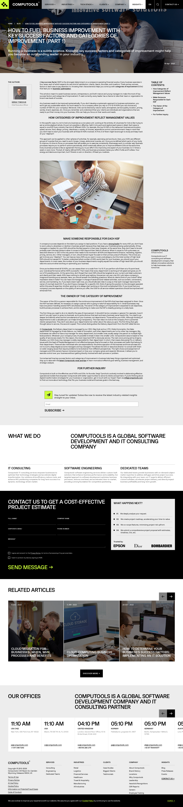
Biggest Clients (110, 771)
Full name (12, 518)
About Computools (137, 768)
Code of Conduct (15, 792)
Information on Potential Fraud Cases (23, 789)
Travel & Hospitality (82, 780)
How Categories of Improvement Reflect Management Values (162, 91)
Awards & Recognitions (139, 783)
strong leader (114, 244)
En (150, 4)
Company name (63, 518)
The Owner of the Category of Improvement (160, 108)
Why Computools (137, 777)
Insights (136, 4)
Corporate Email (15, 529)
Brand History (135, 771)
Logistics (78, 771)
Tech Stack (86, 4)
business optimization (62, 88)
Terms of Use (13, 777)
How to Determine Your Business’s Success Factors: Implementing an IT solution (147, 652)
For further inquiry (160, 114)
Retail (77, 768)
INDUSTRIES (67, 4)
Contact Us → (172, 4)
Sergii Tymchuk (19, 102)
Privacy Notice (35, 553)
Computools (47, 329)
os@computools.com (86, 745)
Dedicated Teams (134, 468)
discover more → (91, 673)
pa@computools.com (120, 745)
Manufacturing (81, 783)
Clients (103, 4)
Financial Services (82, 774)
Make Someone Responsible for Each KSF (161, 99)
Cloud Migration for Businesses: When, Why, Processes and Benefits (31, 652)
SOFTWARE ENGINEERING (83, 468)
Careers (133, 790)
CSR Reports (135, 786)
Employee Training (137, 793)
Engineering (52, 771)
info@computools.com (133, 378)
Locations (134, 774)
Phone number (63, 529)
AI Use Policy (13, 783)
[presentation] (163, 596)
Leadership (134, 780)
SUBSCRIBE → (54, 410)
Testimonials (109, 774)
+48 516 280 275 (84, 748)
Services (49, 4)
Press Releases (168, 771)
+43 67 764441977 (151, 748)
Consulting (51, 768)
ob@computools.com (153, 745)
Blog (164, 768)
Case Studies (109, 768)
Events (165, 774)
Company (120, 4)
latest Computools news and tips (72, 360)
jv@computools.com (19, 745)
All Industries (80, 786)
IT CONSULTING (19, 468)
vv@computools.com (53, 745)
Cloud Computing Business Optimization (89, 653)
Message (12, 539)
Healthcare (79, 777)
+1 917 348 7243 (17, 748)
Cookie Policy (13, 786)
